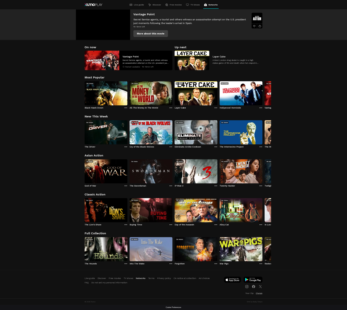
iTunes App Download (232, 280)
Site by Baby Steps (254, 302)
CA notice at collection (185, 278)
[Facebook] (254, 287)
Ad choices (204, 278)
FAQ (87, 282)
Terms (151, 278)
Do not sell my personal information (109, 282)
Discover (157, 5)
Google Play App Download (253, 280)
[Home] (93, 5)
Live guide (139, 5)
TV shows (195, 5)
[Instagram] (247, 287)
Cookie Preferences (173, 307)
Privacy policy (164, 278)
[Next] (262, 92)
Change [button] (259, 293)
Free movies (176, 5)
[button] (150, 33)
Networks (213, 5)
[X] (260, 287)
